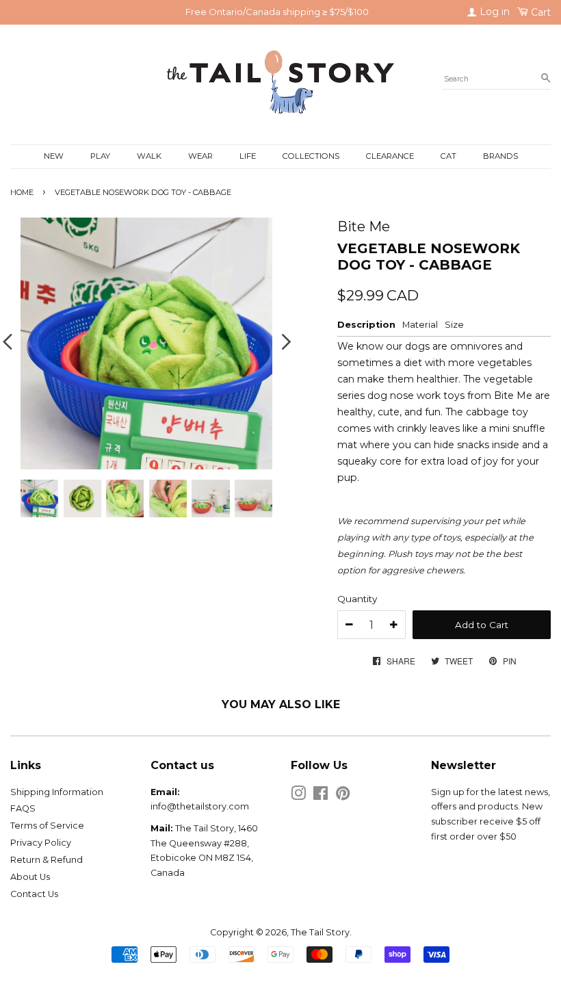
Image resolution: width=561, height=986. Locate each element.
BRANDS (500, 156)
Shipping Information (56, 792)
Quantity (357, 598)
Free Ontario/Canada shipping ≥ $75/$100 (277, 11)
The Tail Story (320, 932)
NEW (54, 156)
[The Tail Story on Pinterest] (342, 796)
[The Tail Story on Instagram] (298, 796)
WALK (149, 156)
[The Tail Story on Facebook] (320, 796)
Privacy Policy (40, 843)
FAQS (23, 808)
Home (22, 192)
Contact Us (34, 894)
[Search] (545, 78)
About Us (30, 877)
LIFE (247, 156)
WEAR (200, 156)
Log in (493, 11)
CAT (448, 156)
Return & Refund (46, 860)
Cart (539, 12)
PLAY (100, 156)
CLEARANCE (390, 156)
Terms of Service (47, 825)
